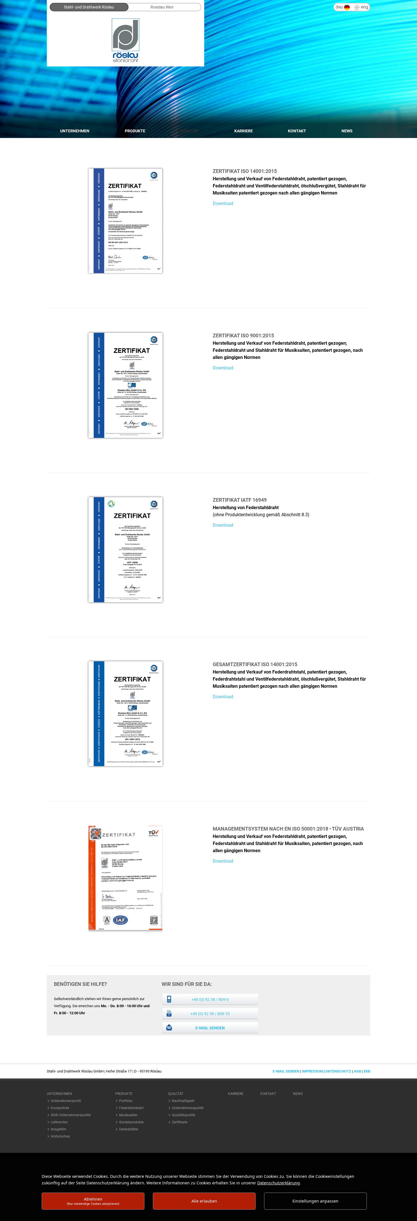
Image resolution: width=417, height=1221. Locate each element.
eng (364, 7)
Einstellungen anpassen (315, 1201)
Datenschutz (338, 1071)
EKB (367, 1071)
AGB (357, 1071)
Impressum (312, 1071)
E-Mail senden (210, 1028)
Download (223, 203)
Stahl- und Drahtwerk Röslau (89, 7)
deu (340, 7)
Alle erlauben (204, 1201)
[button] (72, 1094)
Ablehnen (93, 1201)
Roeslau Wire (162, 7)
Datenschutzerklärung (278, 1183)
